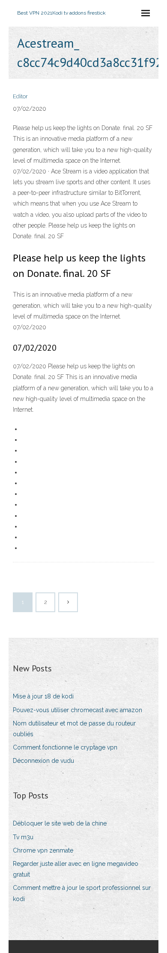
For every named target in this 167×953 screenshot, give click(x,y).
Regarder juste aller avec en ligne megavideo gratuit (75, 869)
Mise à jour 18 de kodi (43, 696)
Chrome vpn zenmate (43, 850)
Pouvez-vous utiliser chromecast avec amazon (77, 710)
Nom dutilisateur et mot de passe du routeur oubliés (74, 729)
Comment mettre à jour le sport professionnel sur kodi (82, 893)
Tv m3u (23, 837)
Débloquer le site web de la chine (60, 823)
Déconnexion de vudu (43, 760)
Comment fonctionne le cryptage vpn (65, 747)
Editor (20, 96)
